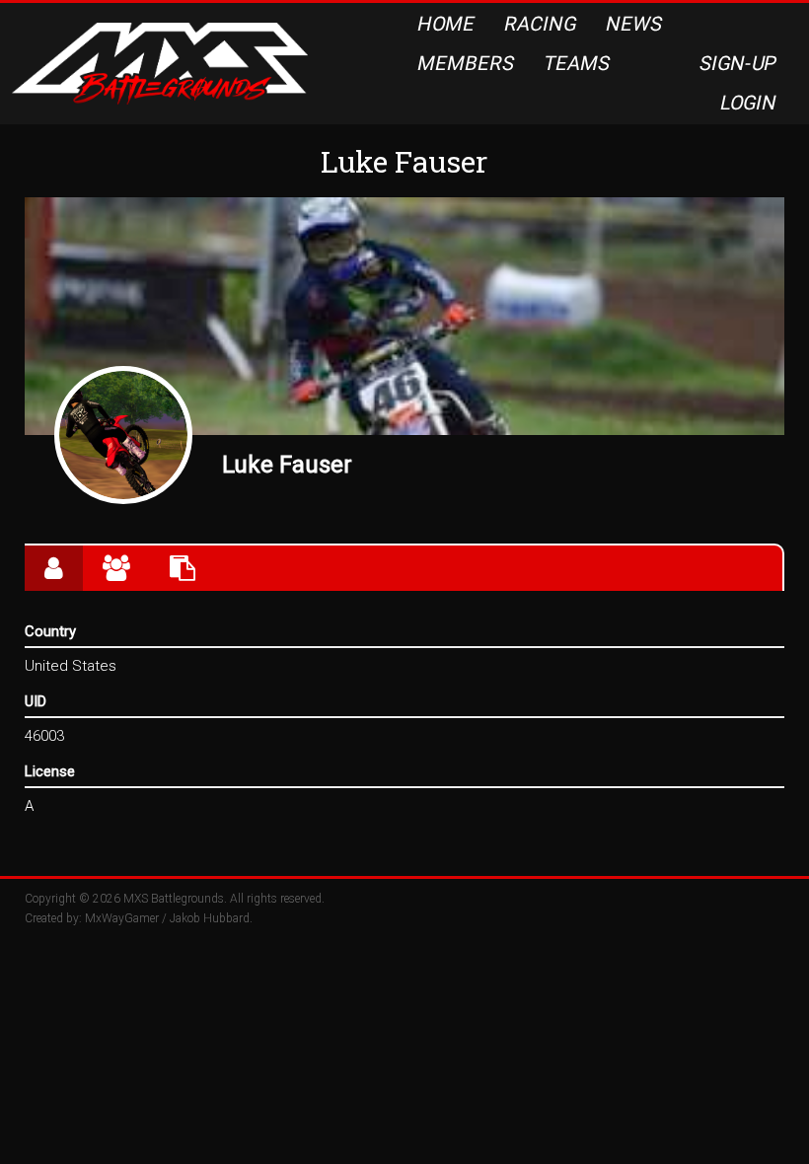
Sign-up (739, 63)
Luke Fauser (287, 464)
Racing (540, 24)
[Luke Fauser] (123, 435)
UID (35, 701)
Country (50, 631)
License (50, 771)
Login (749, 102)
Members (466, 63)
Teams (577, 63)
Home (446, 24)
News (634, 24)
